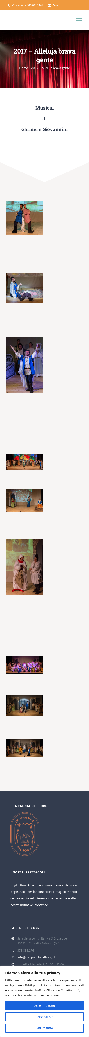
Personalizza (44, 1017)
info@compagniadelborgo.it (36, 957)
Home (23, 68)
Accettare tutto (44, 1006)
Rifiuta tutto (44, 1028)
